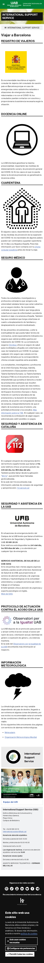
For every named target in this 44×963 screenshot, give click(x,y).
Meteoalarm (10, 732)
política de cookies (29, 933)
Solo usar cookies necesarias (18, 941)
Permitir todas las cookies (21, 954)
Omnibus (13, 345)
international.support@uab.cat (14, 831)
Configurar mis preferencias (22, 948)
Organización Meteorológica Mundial (21, 737)
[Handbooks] (22, 783)
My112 (4, 476)
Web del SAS (7, 594)
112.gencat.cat (23, 488)
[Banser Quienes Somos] (22, 757)
